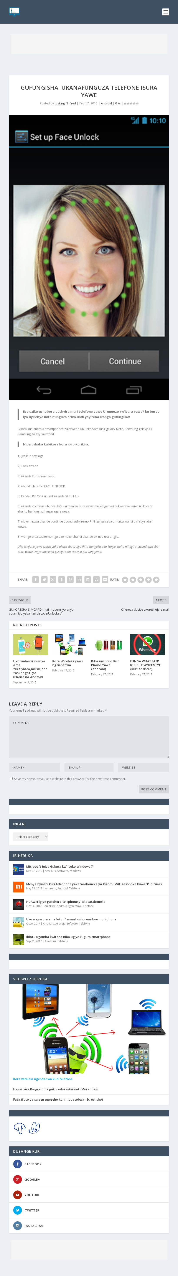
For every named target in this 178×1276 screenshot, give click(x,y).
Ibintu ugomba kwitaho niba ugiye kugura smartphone (68, 937)
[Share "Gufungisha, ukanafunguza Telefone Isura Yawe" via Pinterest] (70, 579)
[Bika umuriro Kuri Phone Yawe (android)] (108, 644)
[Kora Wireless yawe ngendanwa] (69, 644)
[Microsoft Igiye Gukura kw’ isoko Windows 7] (18, 869)
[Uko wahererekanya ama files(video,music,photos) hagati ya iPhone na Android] (30, 644)
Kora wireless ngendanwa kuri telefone (43, 1079)
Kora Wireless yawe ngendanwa (67, 663)
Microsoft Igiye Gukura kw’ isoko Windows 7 (59, 866)
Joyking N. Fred (65, 103)
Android (106, 103)
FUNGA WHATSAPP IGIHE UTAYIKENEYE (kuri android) (145, 665)
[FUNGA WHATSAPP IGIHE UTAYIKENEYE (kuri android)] (147, 644)
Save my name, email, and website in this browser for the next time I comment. (70, 779)
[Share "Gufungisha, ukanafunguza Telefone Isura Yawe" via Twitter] (44, 579)
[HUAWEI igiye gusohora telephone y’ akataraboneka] (18, 904)
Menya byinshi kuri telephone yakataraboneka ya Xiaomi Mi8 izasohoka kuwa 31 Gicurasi (94, 884)
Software (62, 871)
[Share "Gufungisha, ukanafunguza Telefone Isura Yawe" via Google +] (53, 579)
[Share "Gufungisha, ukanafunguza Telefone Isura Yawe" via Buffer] (87, 579)
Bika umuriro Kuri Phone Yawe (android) (105, 665)
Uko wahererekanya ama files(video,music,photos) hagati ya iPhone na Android (30, 669)
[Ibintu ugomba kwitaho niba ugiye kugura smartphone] (18, 939)
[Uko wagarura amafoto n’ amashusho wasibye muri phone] (18, 922)
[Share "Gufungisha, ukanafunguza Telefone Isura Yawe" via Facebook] (35, 579)
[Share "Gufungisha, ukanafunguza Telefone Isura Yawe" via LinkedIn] (79, 579)
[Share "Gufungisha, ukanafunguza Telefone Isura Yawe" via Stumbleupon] (96, 579)
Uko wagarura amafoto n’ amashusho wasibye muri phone (71, 919)
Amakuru (50, 871)
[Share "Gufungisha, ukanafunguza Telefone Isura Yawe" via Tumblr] (61, 579)
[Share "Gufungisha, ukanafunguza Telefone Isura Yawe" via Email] (105, 579)
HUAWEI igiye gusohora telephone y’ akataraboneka (65, 902)
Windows (75, 871)
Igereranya (75, 906)
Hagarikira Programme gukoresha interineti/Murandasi (55, 1089)
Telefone (74, 888)
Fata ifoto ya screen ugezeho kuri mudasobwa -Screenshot (58, 1099)
